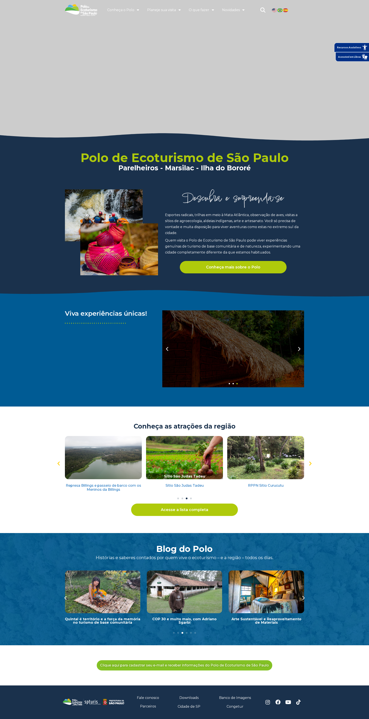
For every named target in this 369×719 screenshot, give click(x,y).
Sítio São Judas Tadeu (184, 485)
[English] (274, 10)
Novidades (231, 10)
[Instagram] (268, 702)
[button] (229, 383)
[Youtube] (288, 702)
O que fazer (199, 10)
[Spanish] (285, 10)
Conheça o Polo (120, 10)
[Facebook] (278, 702)
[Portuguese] (280, 10)
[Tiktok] (298, 702)
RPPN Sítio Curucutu (266, 485)
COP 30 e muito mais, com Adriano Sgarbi (184, 621)
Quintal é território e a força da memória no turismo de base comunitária (102, 621)
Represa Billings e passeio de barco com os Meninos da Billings (103, 487)
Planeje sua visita (161, 10)
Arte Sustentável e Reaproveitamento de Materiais (266, 621)
